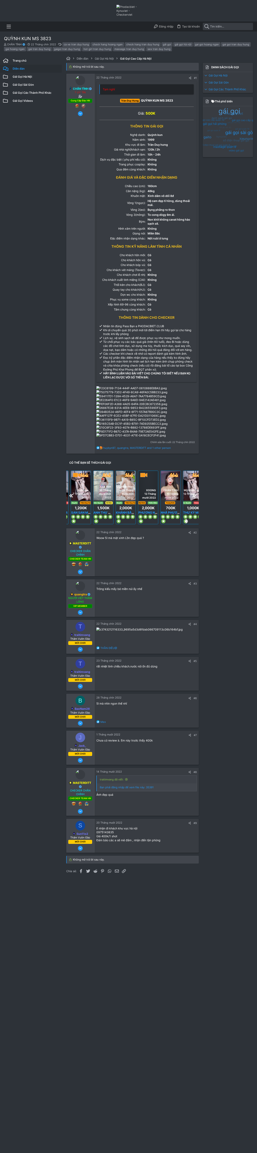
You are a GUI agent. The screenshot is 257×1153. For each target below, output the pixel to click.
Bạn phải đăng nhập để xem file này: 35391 (127, 787)
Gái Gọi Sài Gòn (219, 82)
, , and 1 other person (137, 447)
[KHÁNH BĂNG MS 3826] (121, 512)
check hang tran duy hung (142, 44)
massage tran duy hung (129, 49)
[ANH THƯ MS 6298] (99, 512)
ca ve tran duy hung (76, 44)
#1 (195, 77)
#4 (195, 624)
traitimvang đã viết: (112, 779)
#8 (195, 772)
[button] (9, 26)
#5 (195, 661)
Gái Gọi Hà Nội (218, 75)
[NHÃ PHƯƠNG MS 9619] (166, 485)
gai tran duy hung (39, 49)
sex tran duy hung (159, 49)
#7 (195, 735)
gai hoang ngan (15, 49)
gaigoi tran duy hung (67, 49)
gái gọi (167, 44)
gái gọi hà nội (183, 44)
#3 (195, 583)
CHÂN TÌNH (14, 44)
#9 (195, 823)
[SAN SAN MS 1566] (76, 485)
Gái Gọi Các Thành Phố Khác (227, 89)
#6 (195, 698)
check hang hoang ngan (108, 44)
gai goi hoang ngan (207, 44)
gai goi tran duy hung (235, 44)
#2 (195, 532)
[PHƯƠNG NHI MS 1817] (144, 485)
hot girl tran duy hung (97, 49)
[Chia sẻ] (190, 78)
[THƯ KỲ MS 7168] (188, 485)
